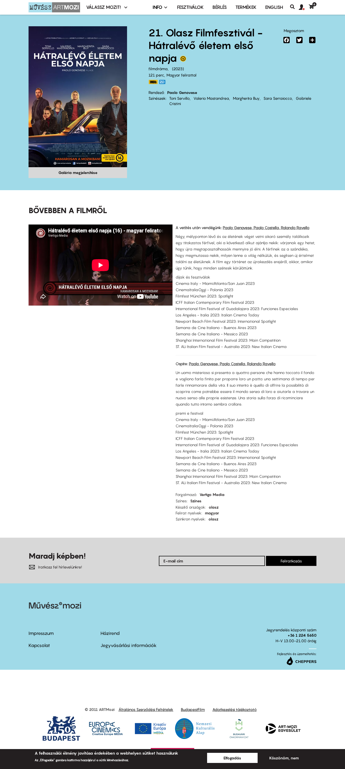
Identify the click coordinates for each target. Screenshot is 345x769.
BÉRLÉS (219, 7)
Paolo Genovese (182, 92)
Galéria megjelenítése (77, 172)
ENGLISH (274, 7)
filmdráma (158, 68)
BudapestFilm (193, 709)
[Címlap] (54, 7)
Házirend (110, 633)
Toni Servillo (179, 98)
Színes (196, 501)
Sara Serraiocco (277, 98)
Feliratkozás (291, 561)
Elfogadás (232, 758)
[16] (183, 60)
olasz (214, 507)
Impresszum (41, 633)
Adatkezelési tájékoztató (234, 709)
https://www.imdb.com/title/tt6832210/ (153, 82)
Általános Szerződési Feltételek (145, 709)
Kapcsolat (39, 645)
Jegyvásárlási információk (129, 645)
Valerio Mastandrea (211, 98)
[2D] (163, 82)
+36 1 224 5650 (302, 635)
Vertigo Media (212, 494)
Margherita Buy (246, 98)
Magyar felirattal (181, 75)
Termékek (246, 7)
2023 (178, 68)
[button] (304, 7)
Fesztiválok (190, 7)
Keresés (294, 6)
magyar (212, 513)
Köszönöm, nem (284, 758)
